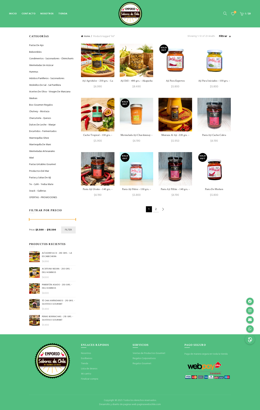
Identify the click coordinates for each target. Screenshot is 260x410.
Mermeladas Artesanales (42, 151)
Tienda (62, 14)
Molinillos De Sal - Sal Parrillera (45, 85)
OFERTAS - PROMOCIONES (43, 197)
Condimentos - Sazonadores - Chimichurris (51, 59)
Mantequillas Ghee (39, 138)
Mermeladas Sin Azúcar (41, 65)
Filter (68, 230)
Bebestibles (35, 52)
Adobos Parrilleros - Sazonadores (46, 78)
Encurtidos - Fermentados (42, 131)
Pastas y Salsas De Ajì (40, 178)
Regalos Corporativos (144, 358)
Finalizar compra (89, 379)
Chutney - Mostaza (39, 111)
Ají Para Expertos (175, 80)
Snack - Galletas (37, 191)
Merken (33, 98)
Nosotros (47, 14)
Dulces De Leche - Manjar (42, 125)
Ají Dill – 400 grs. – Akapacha (136, 80)
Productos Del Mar (39, 171)
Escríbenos (86, 358)
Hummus (33, 72)
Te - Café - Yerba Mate (41, 184)
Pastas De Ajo (36, 45)
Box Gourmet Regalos (41, 105)
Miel (31, 158)
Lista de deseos (235, 12)
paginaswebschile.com (149, 404)
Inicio (13, 14)
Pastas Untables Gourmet (42, 164)
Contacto (29, 14)
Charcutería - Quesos (40, 118)
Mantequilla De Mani (40, 145)
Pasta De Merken (214, 189)
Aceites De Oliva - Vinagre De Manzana (49, 92)
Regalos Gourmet (142, 364)
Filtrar (223, 36)
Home (87, 36)
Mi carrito (86, 374)
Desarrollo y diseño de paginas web (118, 404)
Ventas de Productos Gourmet (149, 353)
